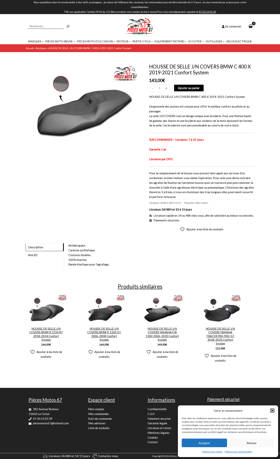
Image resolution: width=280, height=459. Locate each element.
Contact (153, 442)
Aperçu (46, 321)
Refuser (252, 443)
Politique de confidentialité (238, 451)
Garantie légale (157, 423)
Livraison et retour (159, 428)
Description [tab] (35, 247)
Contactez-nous (108, 456)
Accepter (204, 443)
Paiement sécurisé (159, 418)
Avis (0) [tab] (32, 255)
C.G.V (151, 414)
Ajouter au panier (189, 88)
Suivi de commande (100, 418)
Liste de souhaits (99, 428)
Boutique (41, 48)
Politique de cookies (212, 451)
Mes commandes (98, 414)
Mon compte (96, 409)
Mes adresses (97, 423)
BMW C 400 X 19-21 (171, 202)
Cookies (153, 437)
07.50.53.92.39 (42, 418)
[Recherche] (68, 26)
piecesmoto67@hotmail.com (51, 423)
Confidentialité (157, 409)
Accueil (30, 48)
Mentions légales (159, 432)
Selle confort (201, 202)
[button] (272, 410)
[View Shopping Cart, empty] (250, 26)
